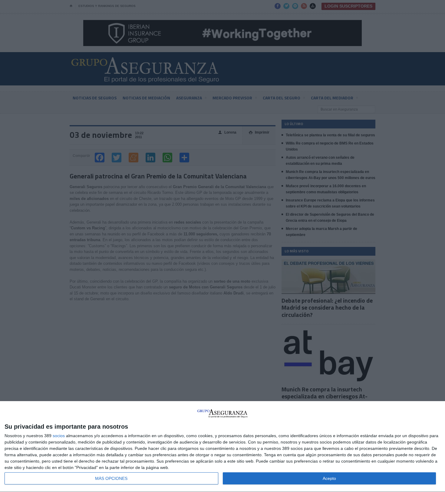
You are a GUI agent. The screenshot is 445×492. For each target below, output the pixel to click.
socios (59, 436)
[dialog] (222, 446)
